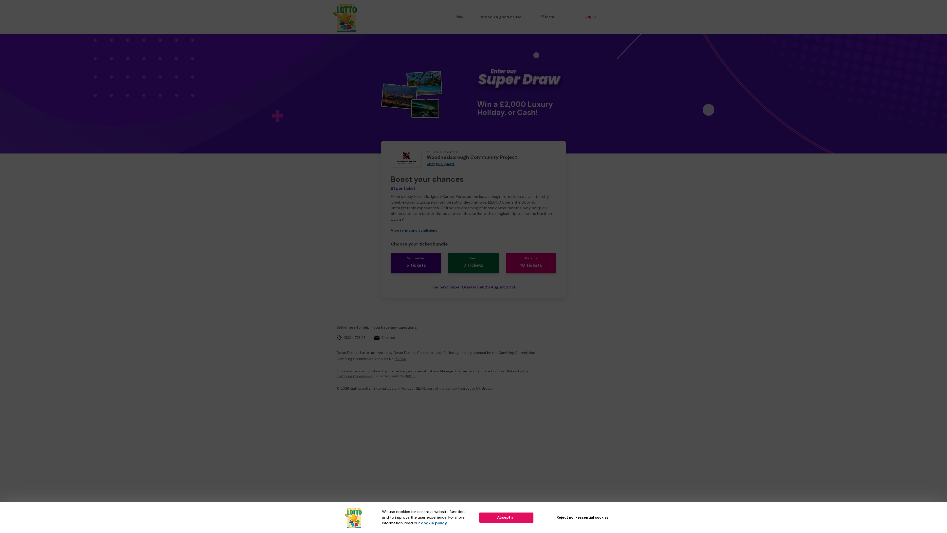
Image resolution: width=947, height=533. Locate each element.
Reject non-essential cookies (583, 517)
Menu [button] (550, 16)
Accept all (506, 517)
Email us (388, 337)
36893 (410, 376)
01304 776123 (354, 337)
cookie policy (434, 523)
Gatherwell (359, 388)
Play (459, 16)
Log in (590, 16)
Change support (441, 164)
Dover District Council (411, 352)
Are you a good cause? (502, 16)
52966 (400, 359)
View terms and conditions (414, 230)
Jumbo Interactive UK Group (469, 388)
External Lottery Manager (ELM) (399, 388)
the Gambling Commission (513, 352)
